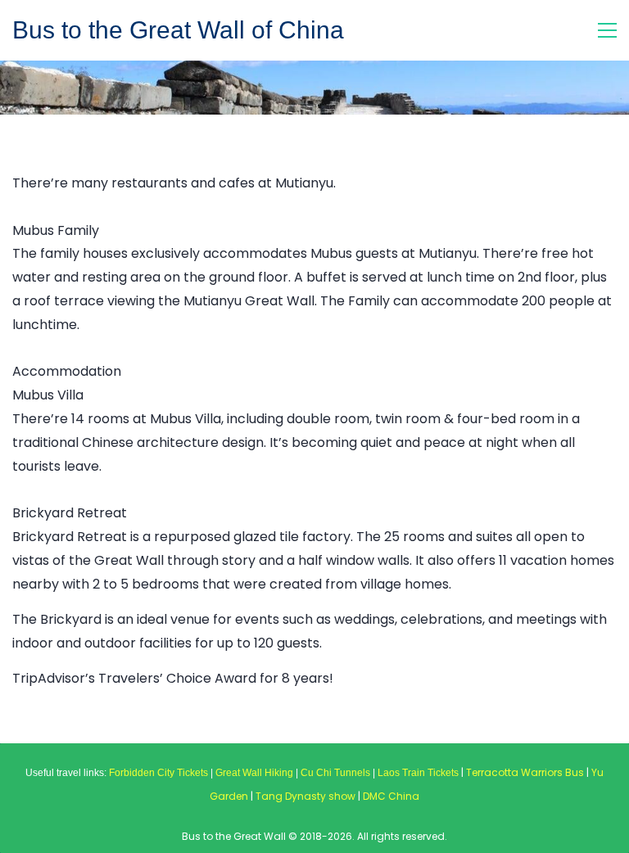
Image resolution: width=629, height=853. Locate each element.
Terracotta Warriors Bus (525, 772)
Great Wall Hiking (254, 773)
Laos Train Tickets (418, 773)
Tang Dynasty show (305, 796)
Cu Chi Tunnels (335, 773)
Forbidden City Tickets (158, 773)
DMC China (391, 796)
